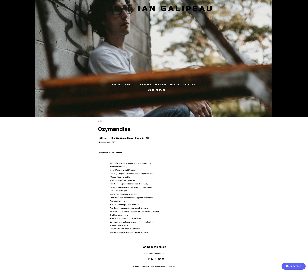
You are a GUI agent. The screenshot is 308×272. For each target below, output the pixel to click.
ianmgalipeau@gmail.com (154, 253)
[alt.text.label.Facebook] (157, 90)
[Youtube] (160, 90)
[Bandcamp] (164, 90)
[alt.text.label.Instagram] (149, 90)
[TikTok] (153, 90)
